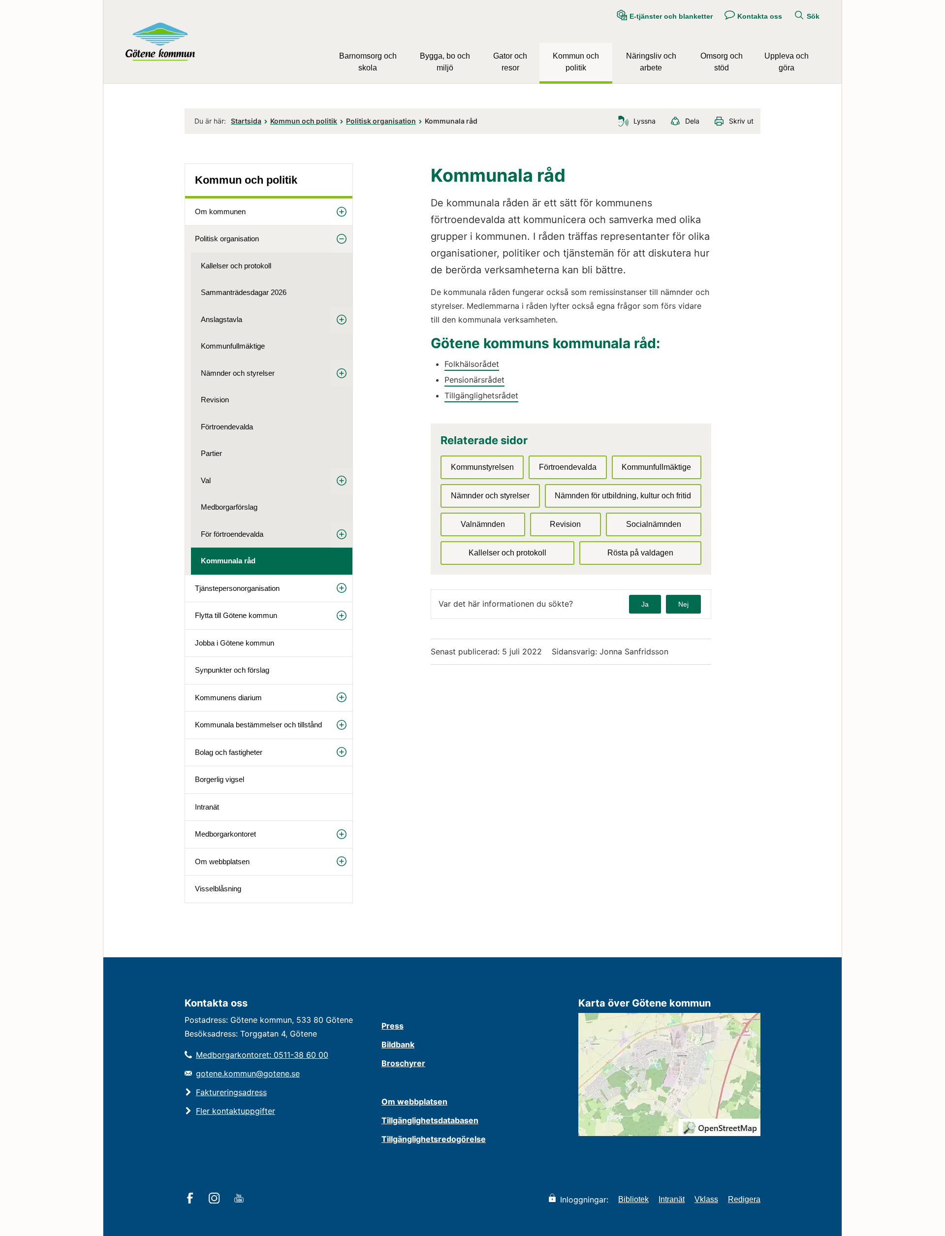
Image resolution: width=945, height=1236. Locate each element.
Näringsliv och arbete (651, 62)
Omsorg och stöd (721, 62)
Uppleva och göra (786, 62)
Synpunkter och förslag (232, 670)
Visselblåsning (218, 888)
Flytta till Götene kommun (236, 615)
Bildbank (397, 1044)
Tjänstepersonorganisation (237, 588)
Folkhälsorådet (471, 364)
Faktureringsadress (231, 1092)
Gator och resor (510, 62)
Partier (211, 453)
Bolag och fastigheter (228, 752)
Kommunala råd (228, 560)
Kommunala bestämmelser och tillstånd (258, 724)
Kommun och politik (576, 62)
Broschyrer (403, 1063)
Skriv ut (741, 121)
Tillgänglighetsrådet (481, 395)
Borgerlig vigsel (219, 779)
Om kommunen (220, 211)
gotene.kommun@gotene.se (248, 1073)
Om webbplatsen (222, 861)
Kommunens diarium (228, 697)
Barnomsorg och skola (368, 62)
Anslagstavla (221, 319)
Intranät (207, 807)
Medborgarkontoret (225, 834)
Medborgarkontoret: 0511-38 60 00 (262, 1055)
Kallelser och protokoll (236, 265)
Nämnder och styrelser (238, 373)
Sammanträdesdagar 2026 (243, 292)
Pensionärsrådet (474, 380)
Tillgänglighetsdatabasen (429, 1120)
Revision (215, 399)
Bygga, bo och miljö (445, 62)
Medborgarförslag (229, 507)
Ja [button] (645, 604)
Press (392, 1026)
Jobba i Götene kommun (234, 643)
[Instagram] (216, 1199)
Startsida (246, 121)
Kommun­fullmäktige (233, 346)
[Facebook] (192, 1199)
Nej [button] (683, 604)
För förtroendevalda (232, 534)
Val (206, 480)
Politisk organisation (381, 121)
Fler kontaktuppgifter (235, 1111)
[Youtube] (240, 1199)
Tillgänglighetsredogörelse (433, 1139)
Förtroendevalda (227, 427)
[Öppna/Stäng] (341, 212)
